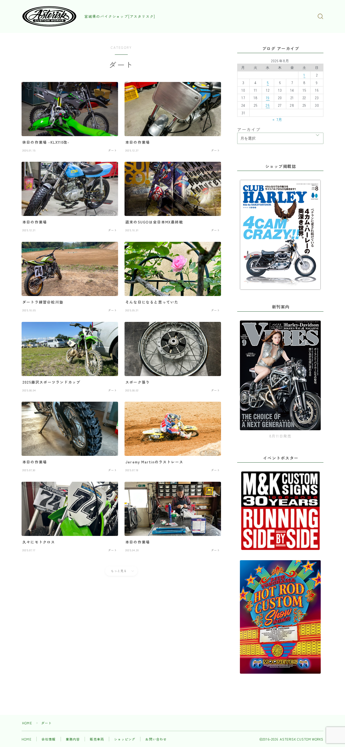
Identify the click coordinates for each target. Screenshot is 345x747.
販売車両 (97, 739)
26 (268, 105)
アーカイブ (248, 129)
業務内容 (73, 739)
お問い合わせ (156, 739)
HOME (27, 723)
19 (268, 97)
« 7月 (277, 119)
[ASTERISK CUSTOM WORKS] (49, 16)
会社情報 (49, 739)
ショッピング (124, 739)
